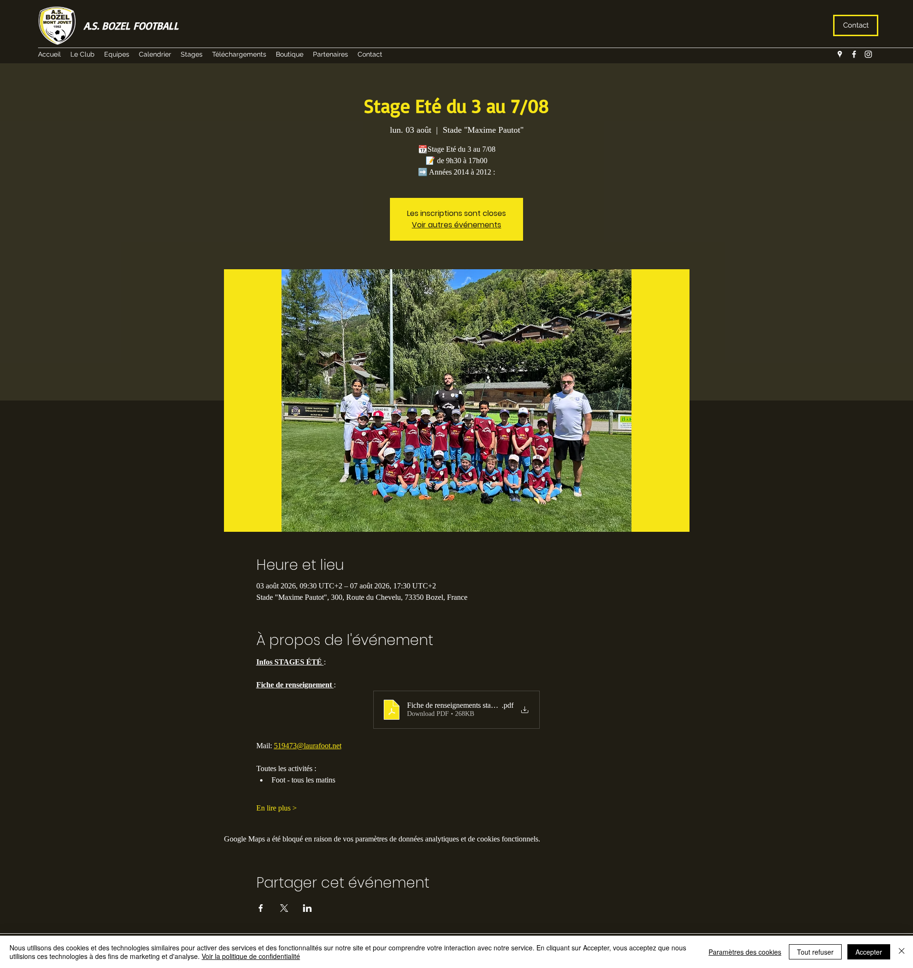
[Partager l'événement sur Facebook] (260, 908)
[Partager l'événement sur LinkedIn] (307, 908)
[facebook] (854, 54)
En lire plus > (276, 808)
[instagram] (868, 54)
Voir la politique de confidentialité (251, 956)
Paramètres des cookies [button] (745, 952)
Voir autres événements (456, 224)
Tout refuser (815, 952)
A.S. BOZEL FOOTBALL (131, 25)
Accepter (868, 952)
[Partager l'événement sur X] (284, 908)
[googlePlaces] (840, 54)
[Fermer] (901, 951)
